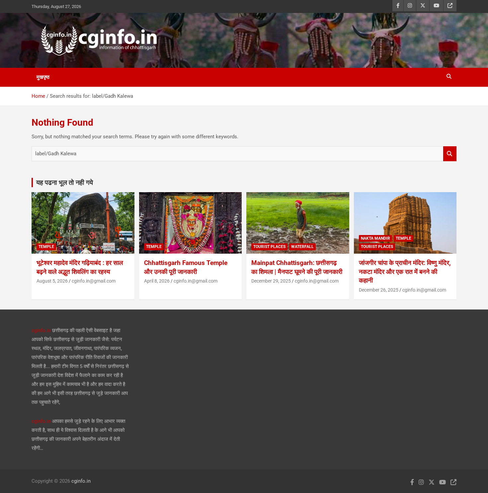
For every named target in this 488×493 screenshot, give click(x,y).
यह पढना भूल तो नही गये (64, 182)
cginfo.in (41, 330)
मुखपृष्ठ (43, 77)
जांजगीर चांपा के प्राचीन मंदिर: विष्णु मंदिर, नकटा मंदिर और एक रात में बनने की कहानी (405, 271)
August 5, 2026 (52, 281)
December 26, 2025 (378, 290)
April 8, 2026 (157, 281)
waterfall (302, 246)
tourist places (269, 246)
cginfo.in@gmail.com (94, 281)
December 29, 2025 (271, 281)
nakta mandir (375, 238)
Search (449, 153)
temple (46, 246)
